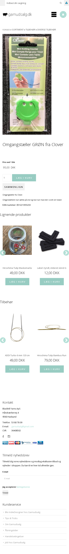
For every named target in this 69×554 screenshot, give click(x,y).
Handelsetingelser (14, 536)
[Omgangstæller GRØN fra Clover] (27, 84)
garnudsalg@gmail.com (22, 426)
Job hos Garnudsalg (15, 542)
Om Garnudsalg (13, 524)
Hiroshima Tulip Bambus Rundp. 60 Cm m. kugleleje (51, 355)
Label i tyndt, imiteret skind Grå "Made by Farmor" (51, 267)
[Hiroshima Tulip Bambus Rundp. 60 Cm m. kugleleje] (51, 327)
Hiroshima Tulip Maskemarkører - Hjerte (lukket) (17, 267)
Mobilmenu (53, 14)
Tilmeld (5, 493)
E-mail (5, 472)
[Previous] (3, 253)
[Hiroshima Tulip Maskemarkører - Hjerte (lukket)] (17, 240)
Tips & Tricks (11, 518)
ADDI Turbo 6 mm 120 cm (17, 355)
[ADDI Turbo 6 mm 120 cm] (17, 327)
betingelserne (23, 487)
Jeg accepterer (16, 487)
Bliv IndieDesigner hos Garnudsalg (22, 512)
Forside (6, 30)
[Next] (66, 253)
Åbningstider (11, 530)
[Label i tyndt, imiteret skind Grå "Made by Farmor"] (51, 240)
